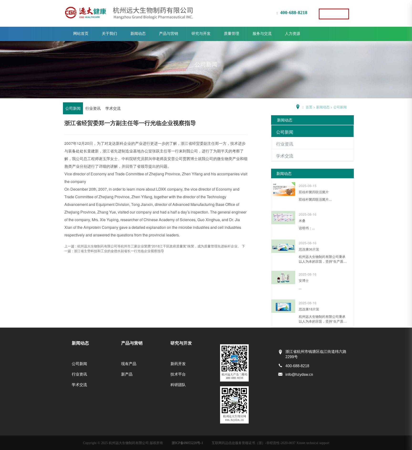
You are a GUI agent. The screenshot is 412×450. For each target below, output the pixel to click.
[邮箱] (280, 374)
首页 (309, 107)
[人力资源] (334, 14)
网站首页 (80, 33)
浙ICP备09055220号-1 (187, 443)
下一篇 (154, 248)
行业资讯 (93, 108)
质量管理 (231, 33)
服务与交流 (262, 33)
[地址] (280, 352)
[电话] (280, 365)
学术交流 (113, 108)
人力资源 (292, 33)
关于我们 (109, 33)
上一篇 (152, 246)
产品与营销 (168, 33)
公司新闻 (73, 108)
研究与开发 (201, 33)
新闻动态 (138, 33)
